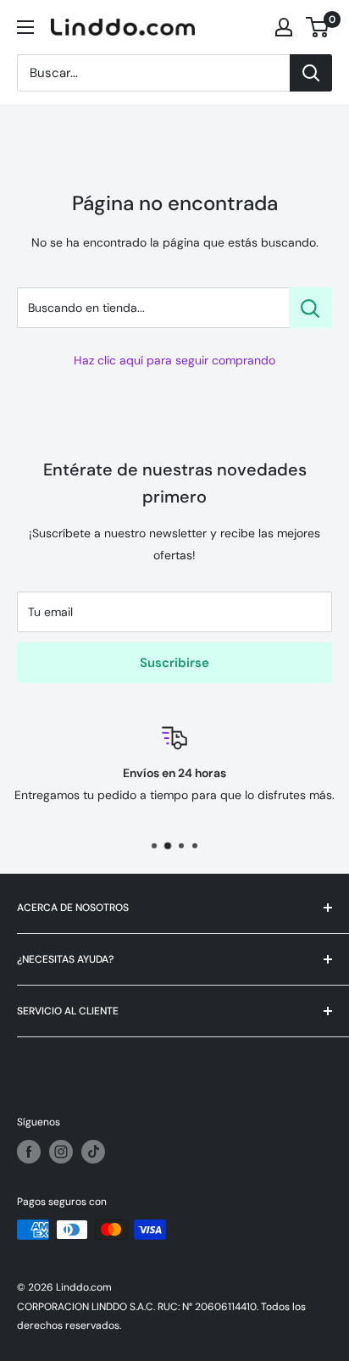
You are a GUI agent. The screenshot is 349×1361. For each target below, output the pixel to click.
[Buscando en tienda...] (310, 307)
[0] (318, 27)
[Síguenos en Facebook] (29, 1152)
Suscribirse (174, 662)
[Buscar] (311, 73)
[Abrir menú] (25, 27)
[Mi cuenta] (283, 27)
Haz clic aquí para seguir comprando (174, 360)
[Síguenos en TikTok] (93, 1152)
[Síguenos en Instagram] (61, 1152)
